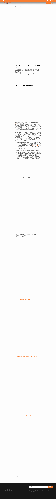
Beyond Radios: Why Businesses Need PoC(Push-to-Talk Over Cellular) (25, 415)
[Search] (52, 3)
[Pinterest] (31, 174)
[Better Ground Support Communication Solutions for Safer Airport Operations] (28, 327)
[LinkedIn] (48, 0)
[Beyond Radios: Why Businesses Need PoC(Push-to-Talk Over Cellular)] (28, 386)
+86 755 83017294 (15, 0)
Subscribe (50, 486)
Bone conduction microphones (36, 145)
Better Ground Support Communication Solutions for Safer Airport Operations (26, 356)
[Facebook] (45, 0)
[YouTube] (50, 0)
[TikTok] (52, 0)
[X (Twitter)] (24, 174)
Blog (20, 72)
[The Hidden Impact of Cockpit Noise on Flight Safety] (28, 446)
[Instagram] (47, 0)
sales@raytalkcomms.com (8, 0)
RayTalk (8, 485)
